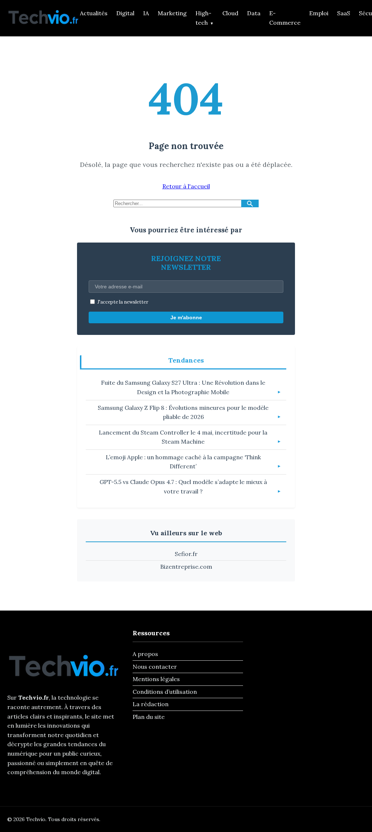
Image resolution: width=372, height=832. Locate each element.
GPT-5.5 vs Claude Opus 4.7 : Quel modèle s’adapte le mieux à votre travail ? (183, 486)
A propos (145, 653)
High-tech (203, 17)
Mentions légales (156, 679)
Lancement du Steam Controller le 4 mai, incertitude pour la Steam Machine (183, 437)
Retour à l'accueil (186, 186)
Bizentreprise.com (186, 566)
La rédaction (151, 704)
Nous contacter (155, 666)
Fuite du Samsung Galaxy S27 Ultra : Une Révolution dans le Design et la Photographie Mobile (183, 387)
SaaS (343, 13)
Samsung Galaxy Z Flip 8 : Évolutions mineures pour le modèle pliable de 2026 (183, 412)
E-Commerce (284, 17)
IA (146, 13)
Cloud (230, 13)
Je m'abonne (186, 317)
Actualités (94, 13)
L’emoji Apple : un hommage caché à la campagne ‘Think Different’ (183, 461)
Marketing (172, 13)
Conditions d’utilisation (165, 691)
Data (253, 13)
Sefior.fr (186, 553)
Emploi (318, 13)
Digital (125, 13)
